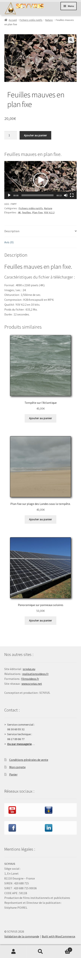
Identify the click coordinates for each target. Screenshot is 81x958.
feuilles (26, 212)
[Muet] (66, 195)
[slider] (37, 195)
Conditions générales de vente (28, 760)
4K (19, 212)
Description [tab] (11, 231)
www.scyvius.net (31, 683)
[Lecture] (9, 195)
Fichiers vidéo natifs (31, 20)
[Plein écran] (72, 195)
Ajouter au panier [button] (40, 418)
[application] (40, 180)
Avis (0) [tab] (9, 242)
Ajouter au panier (35, 135)
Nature (49, 20)
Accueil (13, 20)
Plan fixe (37, 212)
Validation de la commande (21, 936)
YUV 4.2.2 (49, 212)
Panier (13, 774)
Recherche (40, 951)
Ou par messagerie (19, 744)
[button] (71, 40)
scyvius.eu (29, 669)
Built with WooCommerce (58, 936)
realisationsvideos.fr (35, 674)
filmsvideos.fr (30, 679)
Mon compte (17, 767)
